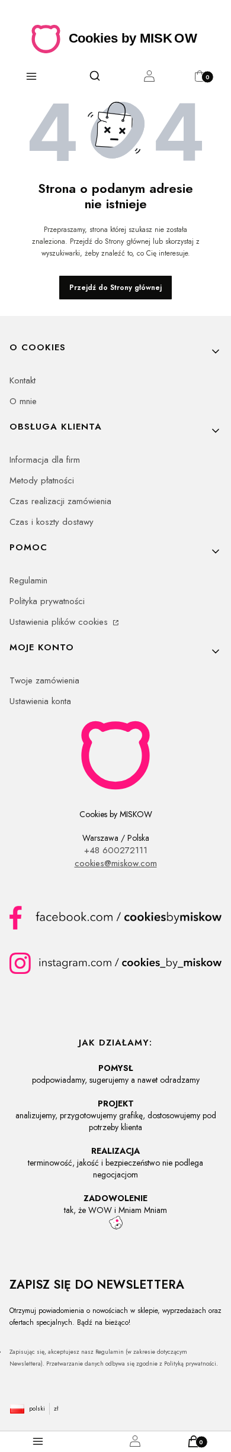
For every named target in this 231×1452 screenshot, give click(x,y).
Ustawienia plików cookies (60, 621)
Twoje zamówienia (44, 680)
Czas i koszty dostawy (51, 521)
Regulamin (28, 580)
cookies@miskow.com (116, 863)
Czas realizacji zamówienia (60, 501)
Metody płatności (41, 480)
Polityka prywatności (47, 601)
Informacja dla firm (44, 459)
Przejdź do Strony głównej (115, 287)
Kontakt (22, 380)
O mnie (23, 401)
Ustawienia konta (40, 701)
